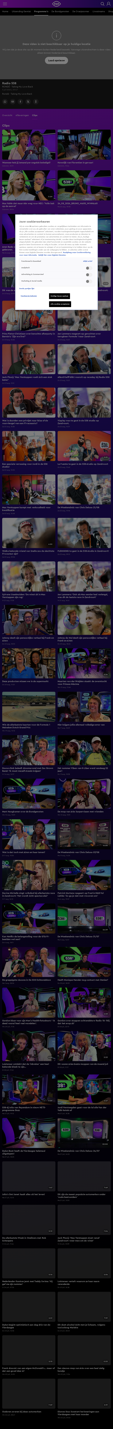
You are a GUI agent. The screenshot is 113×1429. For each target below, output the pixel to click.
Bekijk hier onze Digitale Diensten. (52, 255)
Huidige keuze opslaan (59, 296)
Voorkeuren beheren (29, 296)
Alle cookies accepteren (60, 304)
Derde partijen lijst (26, 288)
